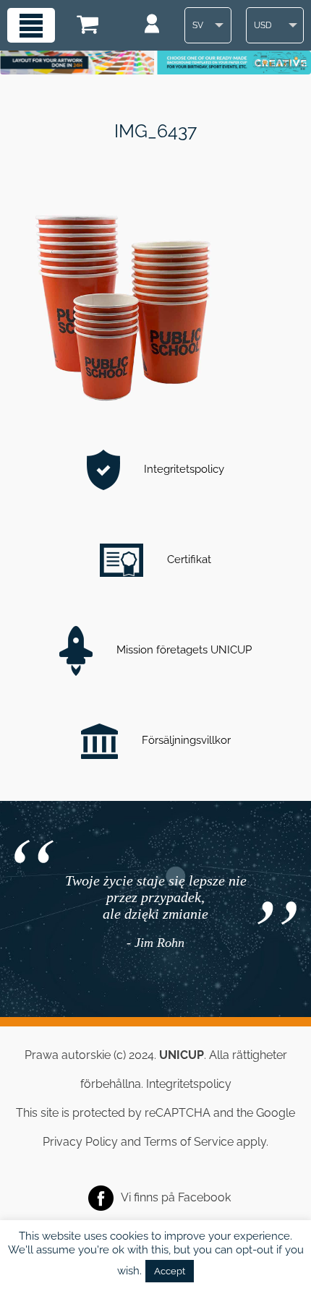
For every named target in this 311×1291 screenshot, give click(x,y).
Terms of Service (189, 1142)
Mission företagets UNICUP (183, 649)
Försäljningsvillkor (185, 740)
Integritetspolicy (182, 469)
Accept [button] (169, 1271)
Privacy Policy (80, 1142)
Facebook (204, 1197)
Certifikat (187, 559)
